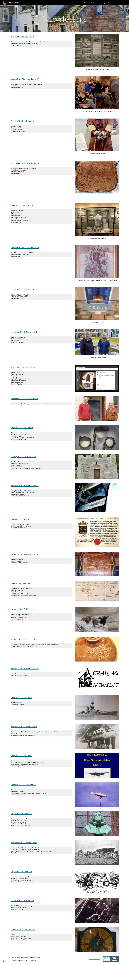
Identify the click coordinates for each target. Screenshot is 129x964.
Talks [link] (98, 3)
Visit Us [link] (86, 3)
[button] (126, 2)
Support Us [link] (106, 3)
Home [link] (66, 3)
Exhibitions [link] (75, 3)
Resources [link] (117, 3)
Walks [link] (93, 3)
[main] (64, 18)
